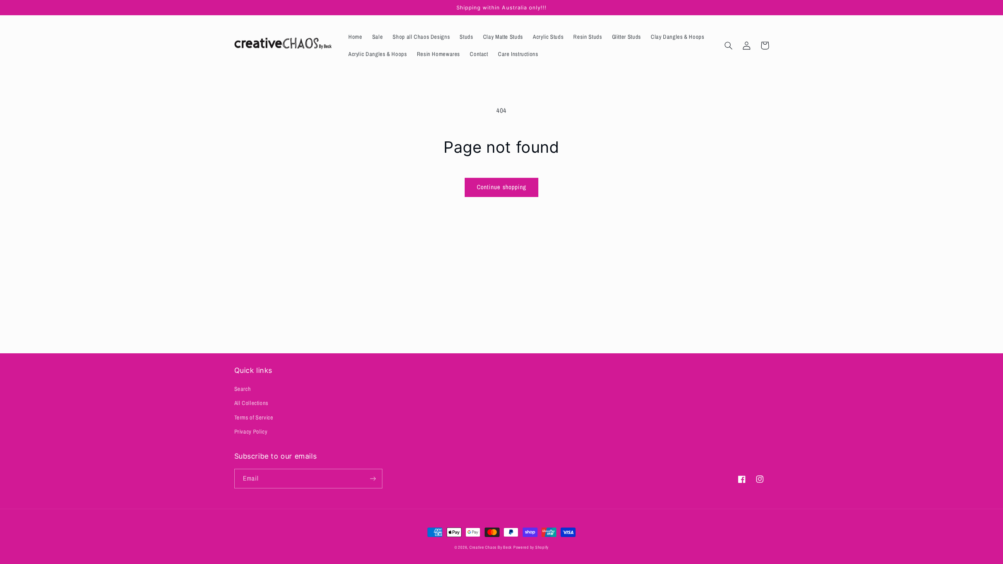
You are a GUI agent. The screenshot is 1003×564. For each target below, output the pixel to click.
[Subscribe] (373, 478)
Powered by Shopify (531, 547)
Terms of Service (253, 417)
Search (242, 389)
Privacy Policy (251, 432)
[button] (729, 45)
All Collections (251, 403)
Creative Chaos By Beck (490, 547)
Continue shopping (501, 187)
